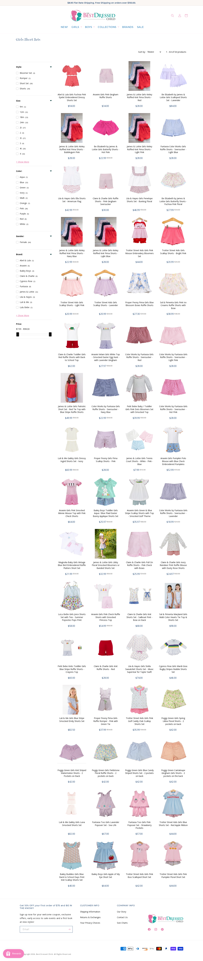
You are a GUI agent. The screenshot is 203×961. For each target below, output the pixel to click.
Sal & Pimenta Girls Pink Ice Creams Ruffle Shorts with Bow (173, 305)
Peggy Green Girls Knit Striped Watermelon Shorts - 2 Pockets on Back (72, 773)
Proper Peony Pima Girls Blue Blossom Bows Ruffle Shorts (139, 304)
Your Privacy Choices (90, 922)
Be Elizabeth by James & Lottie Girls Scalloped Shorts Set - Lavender (173, 97)
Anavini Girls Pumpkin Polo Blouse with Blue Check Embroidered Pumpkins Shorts (173, 462)
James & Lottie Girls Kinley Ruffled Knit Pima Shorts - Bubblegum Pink (72, 149)
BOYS (88, 27)
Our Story (121, 911)
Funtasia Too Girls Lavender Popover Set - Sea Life (105, 824)
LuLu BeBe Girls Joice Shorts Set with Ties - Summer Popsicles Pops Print (72, 617)
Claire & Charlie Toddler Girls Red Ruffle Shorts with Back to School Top (72, 357)
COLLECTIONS (107, 27)
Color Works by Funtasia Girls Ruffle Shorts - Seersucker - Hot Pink (173, 409)
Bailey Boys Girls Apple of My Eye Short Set (106, 875)
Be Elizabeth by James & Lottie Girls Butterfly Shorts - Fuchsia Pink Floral (173, 201)
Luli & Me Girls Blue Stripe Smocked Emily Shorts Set (71, 719)
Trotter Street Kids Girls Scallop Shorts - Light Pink (71, 304)
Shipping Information (90, 911)
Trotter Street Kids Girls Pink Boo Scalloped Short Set (139, 875)
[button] (76, 27)
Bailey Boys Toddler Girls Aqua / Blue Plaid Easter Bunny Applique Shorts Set (105, 513)
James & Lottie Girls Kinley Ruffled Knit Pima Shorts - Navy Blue (72, 253)
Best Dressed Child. (44, 954)
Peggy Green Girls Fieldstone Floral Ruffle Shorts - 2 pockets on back (105, 773)
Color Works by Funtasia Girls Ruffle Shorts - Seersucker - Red (139, 357)
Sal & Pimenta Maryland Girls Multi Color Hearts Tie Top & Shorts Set (173, 617)
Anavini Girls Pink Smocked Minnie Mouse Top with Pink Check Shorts (71, 513)
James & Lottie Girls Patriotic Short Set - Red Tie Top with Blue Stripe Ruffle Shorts (72, 409)
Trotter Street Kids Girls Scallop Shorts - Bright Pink (173, 252)
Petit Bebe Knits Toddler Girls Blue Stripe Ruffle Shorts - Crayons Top (72, 669)
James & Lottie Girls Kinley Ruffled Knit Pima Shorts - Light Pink (139, 149)
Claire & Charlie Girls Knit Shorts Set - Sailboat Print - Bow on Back (139, 617)
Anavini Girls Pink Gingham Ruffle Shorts (105, 96)
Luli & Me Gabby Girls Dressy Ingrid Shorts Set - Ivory (72, 460)
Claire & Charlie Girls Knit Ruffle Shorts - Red (106, 668)
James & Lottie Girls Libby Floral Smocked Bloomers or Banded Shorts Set (105, 565)
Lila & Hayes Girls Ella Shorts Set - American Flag (72, 200)
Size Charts (122, 922)
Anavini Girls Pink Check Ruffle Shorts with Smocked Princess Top (105, 617)
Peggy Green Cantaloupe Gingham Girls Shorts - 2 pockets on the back (173, 773)
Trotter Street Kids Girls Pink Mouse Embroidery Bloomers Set (139, 253)
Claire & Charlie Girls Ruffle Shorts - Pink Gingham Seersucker (105, 201)
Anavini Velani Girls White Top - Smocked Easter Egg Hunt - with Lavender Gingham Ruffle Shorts (105, 359)
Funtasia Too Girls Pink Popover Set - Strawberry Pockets (139, 825)
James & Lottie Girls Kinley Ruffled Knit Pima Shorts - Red (139, 97)
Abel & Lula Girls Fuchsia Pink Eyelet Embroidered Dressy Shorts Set (72, 97)
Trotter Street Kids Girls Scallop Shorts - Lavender (105, 304)
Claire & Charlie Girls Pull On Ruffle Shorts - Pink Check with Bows (139, 565)
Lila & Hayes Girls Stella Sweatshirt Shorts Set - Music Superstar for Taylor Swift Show (139, 670)
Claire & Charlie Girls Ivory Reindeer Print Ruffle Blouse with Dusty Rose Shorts (173, 565)
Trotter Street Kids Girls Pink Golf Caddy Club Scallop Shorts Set (139, 721)
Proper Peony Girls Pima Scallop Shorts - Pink (105, 460)
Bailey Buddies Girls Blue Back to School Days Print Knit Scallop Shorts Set (71, 877)
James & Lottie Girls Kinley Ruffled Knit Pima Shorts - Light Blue (105, 253)
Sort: (141, 51)
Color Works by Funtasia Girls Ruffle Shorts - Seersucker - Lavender (173, 513)
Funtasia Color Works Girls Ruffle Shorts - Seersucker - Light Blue (173, 149)
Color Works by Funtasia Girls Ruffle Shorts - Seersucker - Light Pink (173, 357)
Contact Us (122, 917)
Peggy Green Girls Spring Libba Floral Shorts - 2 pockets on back (173, 721)
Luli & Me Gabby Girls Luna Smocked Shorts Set (72, 824)
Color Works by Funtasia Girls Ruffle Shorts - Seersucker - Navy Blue (106, 409)
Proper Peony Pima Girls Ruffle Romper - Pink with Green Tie (105, 721)
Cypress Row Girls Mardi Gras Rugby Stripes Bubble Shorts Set (173, 669)
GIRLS (75, 27)
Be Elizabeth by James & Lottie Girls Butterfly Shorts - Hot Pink (105, 149)
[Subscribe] (69, 929)
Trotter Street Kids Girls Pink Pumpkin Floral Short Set (173, 875)
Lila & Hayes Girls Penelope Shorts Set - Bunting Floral (139, 200)
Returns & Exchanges (90, 917)
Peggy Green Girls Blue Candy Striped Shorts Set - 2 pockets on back (139, 773)
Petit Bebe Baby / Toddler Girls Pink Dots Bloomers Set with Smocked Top (139, 409)
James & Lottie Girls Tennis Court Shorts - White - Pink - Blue (139, 461)
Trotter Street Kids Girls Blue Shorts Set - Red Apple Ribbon (173, 824)
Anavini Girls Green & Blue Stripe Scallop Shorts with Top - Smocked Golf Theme (139, 513)
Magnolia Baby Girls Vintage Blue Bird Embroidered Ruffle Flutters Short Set (72, 565)
